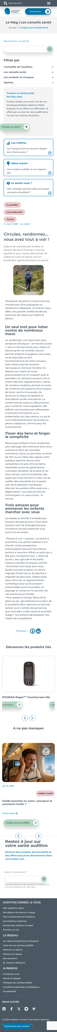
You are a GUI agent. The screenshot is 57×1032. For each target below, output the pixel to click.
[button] (25, 718)
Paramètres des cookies (17, 1026)
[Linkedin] (38, 631)
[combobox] (19, 3)
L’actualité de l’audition (18, 67)
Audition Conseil (45, 793)
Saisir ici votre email (16, 872)
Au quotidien (12, 205)
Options (8, 82)
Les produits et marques (19, 77)
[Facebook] (32, 631)
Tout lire (10, 219)
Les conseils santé (15, 72)
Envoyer (44, 879)
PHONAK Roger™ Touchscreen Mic (26, 697)
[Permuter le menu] (49, 3)
